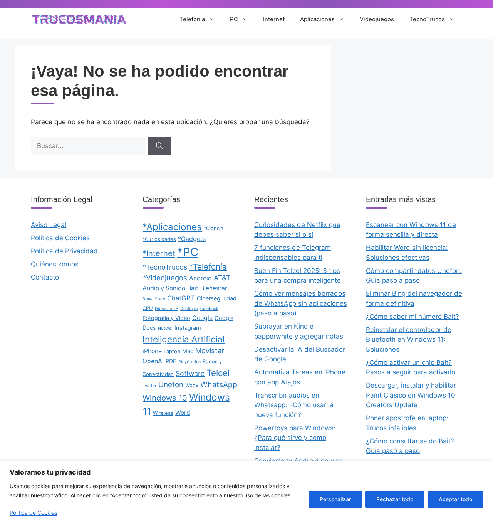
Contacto (45, 277)
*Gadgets (192, 239)
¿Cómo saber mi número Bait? (412, 316)
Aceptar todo (455, 499)
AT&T (222, 277)
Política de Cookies (33, 512)
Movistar (209, 350)
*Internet (159, 253)
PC (234, 19)
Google (202, 318)
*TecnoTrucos (165, 267)
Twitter (149, 385)
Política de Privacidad (64, 251)
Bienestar (213, 288)
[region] (246, 492)
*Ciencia (213, 228)
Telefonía (192, 19)
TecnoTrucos (427, 19)
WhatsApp (218, 384)
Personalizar (335, 499)
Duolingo (189, 308)
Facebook (209, 308)
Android (200, 278)
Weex (191, 385)
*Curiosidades (159, 239)
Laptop (172, 351)
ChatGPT (181, 298)
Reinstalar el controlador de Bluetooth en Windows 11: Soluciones (408, 339)
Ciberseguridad (216, 298)
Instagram (187, 327)
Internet (274, 19)
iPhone (152, 351)
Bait (192, 288)
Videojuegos (377, 19)
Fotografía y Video (166, 318)
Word (182, 412)
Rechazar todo (394, 499)
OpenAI (153, 361)
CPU (148, 308)
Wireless (163, 413)
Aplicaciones (317, 19)
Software (190, 373)
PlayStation (189, 361)
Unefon (170, 384)
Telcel (218, 372)
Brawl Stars (154, 299)
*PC (187, 252)
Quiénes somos (55, 264)
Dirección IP (166, 308)
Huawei (165, 328)
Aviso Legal (48, 225)
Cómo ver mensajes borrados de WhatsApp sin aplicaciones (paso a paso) (300, 303)
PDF (171, 361)
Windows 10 (165, 398)
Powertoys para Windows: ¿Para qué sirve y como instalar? (294, 438)
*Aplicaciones (172, 227)
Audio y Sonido (164, 288)
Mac (187, 351)
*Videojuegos (165, 277)
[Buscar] (159, 146)
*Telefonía (208, 266)
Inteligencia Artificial (184, 339)
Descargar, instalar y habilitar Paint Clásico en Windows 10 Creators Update (411, 395)
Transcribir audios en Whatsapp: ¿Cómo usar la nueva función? (294, 405)
